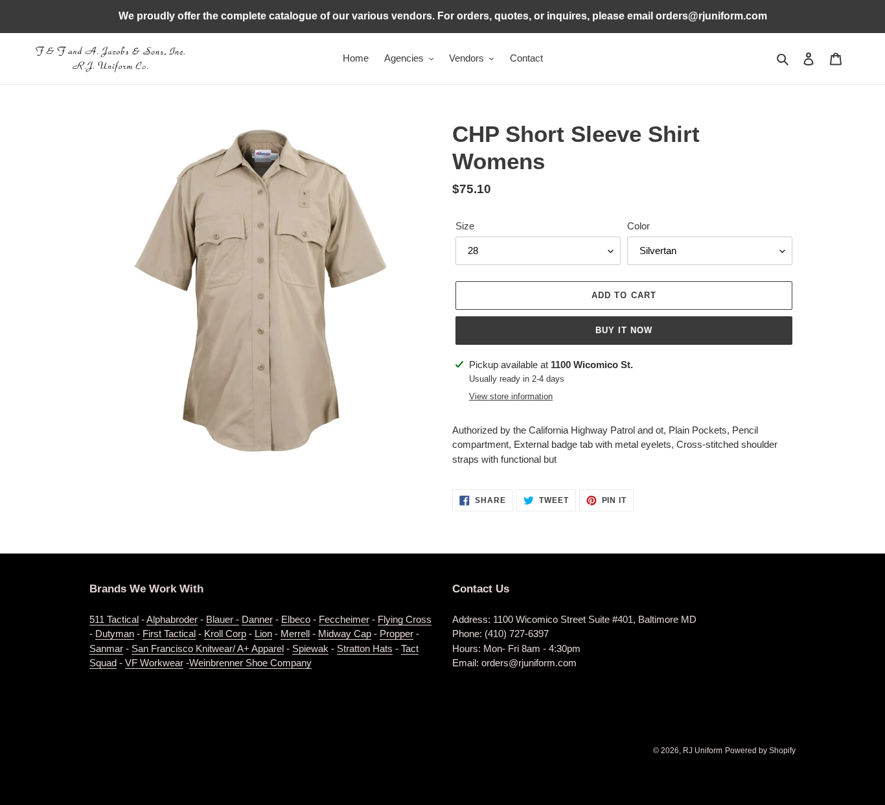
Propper (396, 633)
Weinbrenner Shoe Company (250, 662)
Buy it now (623, 330)
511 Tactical (114, 619)
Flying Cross (404, 619)
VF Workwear (154, 662)
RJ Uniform (702, 750)
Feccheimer (344, 619)
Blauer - (222, 619)
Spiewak (310, 648)
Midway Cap (344, 633)
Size (464, 225)
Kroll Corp (225, 633)
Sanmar (106, 648)
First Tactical (169, 633)
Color (638, 225)
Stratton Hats (365, 648)
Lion (263, 633)
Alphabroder (172, 619)
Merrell (295, 633)
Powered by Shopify (760, 750)
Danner (257, 619)
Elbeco (295, 619)
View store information (511, 396)
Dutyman (114, 633)
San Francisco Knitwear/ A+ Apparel (208, 648)
